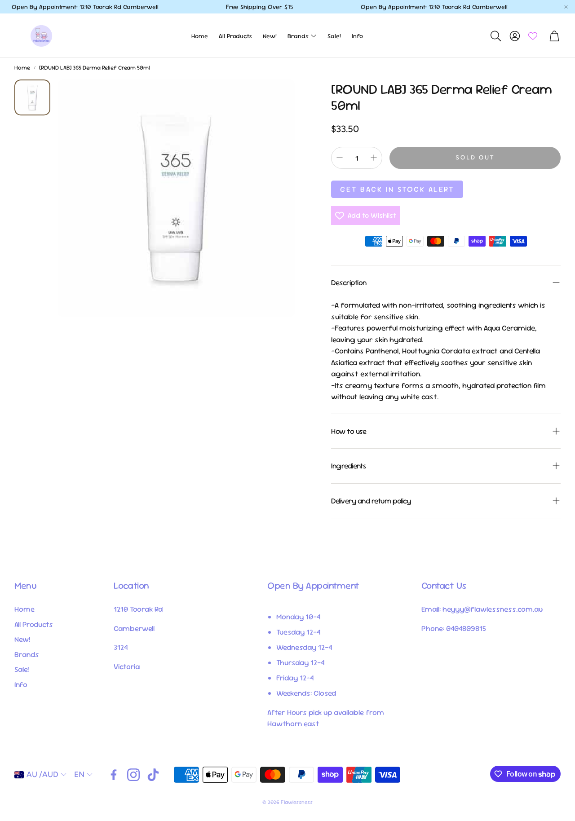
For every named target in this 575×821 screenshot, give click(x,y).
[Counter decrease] (340, 158)
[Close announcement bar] (566, 6)
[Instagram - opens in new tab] (133, 774)
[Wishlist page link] (532, 35)
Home (22, 67)
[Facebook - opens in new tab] (113, 774)
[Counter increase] (374, 158)
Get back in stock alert (397, 189)
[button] (495, 36)
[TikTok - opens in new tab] (153, 774)
